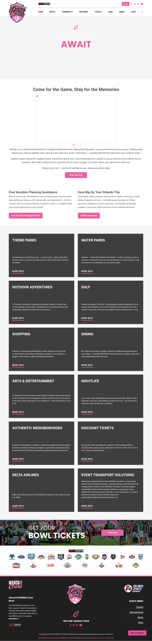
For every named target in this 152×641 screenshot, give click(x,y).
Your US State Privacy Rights (64, 638)
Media (122, 12)
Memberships (136, 612)
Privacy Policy (50, 638)
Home (40, 12)
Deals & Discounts (89, 215)
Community (67, 12)
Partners (83, 12)
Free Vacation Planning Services (25, 215)
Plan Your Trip (76, 175)
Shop (133, 12)
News (140, 617)
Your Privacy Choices (108, 638)
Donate (125, 4)
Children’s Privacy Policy (93, 638)
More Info (18, 271)
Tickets (98, 12)
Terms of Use (41, 638)
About (52, 12)
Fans (110, 12)
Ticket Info (112, 532)
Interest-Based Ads (79, 638)
